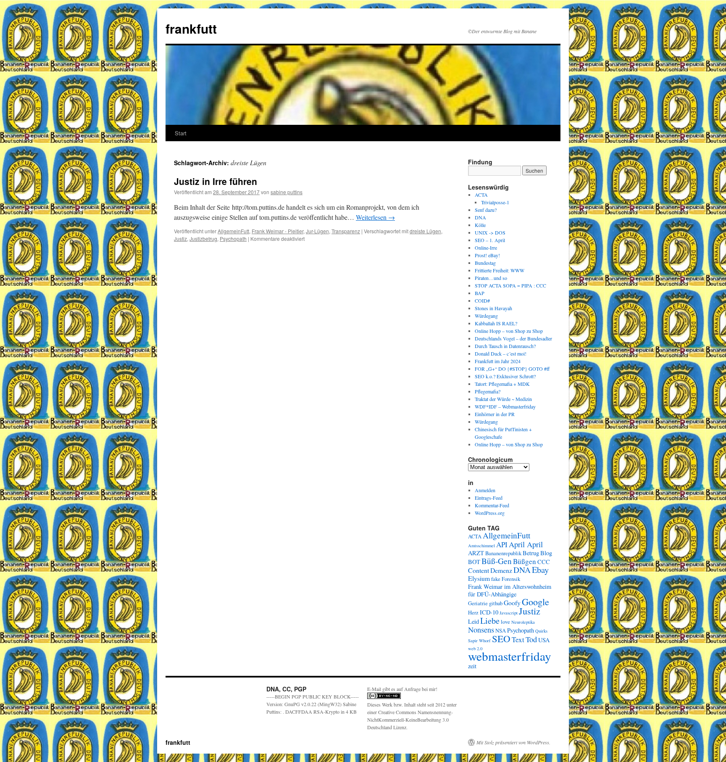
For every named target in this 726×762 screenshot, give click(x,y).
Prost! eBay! (487, 255)
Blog (546, 553)
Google (535, 602)
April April (526, 544)
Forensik (511, 579)
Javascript (509, 613)
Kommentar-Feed (492, 505)
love (505, 621)
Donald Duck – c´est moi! (500, 353)
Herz (473, 612)
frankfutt (191, 28)
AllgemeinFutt (233, 231)
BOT (474, 562)
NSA (500, 630)
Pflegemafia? (487, 391)
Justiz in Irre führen (215, 181)
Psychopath (233, 238)
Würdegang (486, 315)
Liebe (490, 620)
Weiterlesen (375, 217)
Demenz (501, 570)
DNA (480, 217)
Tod (531, 639)
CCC (543, 562)
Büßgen (524, 561)
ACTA (481, 194)
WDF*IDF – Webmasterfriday (505, 406)
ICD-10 (489, 612)
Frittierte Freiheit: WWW (499, 270)
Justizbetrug (203, 238)
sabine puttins (286, 191)
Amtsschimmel (481, 545)
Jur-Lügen (317, 231)
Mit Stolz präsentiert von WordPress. (513, 742)
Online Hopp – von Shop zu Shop (509, 330)
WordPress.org (490, 512)
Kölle (480, 224)
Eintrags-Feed (488, 497)
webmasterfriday (509, 656)
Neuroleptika (523, 622)
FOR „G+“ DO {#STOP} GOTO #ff (512, 368)
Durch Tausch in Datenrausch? (505, 346)
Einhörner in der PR (495, 414)
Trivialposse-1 (495, 202)
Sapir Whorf (479, 640)
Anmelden (485, 490)
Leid (473, 621)
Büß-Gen (496, 561)
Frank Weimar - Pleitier (277, 231)
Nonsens (481, 630)
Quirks (541, 631)
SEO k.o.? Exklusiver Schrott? (505, 376)
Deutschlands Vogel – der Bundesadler (513, 338)
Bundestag (485, 262)
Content (478, 570)
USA (544, 640)
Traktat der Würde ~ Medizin (503, 399)
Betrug (531, 553)
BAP (479, 293)
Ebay (540, 569)
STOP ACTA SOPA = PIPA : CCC (510, 285)
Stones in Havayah (493, 308)
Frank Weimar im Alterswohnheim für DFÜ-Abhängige (509, 590)
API (502, 544)
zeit (472, 666)
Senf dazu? (486, 209)
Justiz (180, 238)
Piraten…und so (491, 277)
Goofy (512, 602)
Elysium (479, 578)
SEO (501, 638)
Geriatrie (478, 603)
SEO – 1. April (490, 240)
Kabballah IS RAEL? (496, 323)
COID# (482, 300)
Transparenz (345, 231)
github (495, 603)
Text (518, 639)
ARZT (476, 553)
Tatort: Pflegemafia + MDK (503, 383)
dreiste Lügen (425, 231)
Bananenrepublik (503, 553)
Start (181, 133)
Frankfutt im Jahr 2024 (498, 361)
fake (495, 579)
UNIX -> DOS (490, 232)
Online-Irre (486, 247)
